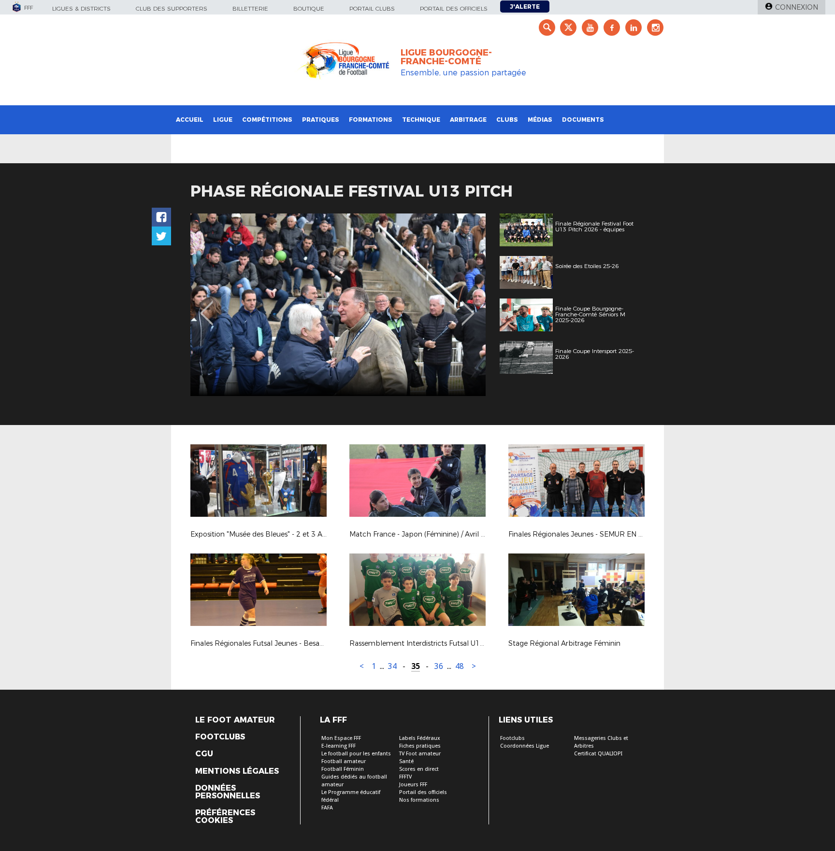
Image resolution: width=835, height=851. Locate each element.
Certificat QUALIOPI (598, 754)
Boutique (308, 8)
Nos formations (419, 800)
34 (392, 666)
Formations (370, 119)
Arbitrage (468, 119)
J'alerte (525, 6)
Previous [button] (206, 306)
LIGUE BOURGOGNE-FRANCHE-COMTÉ (446, 57)
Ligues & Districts (81, 8)
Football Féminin (342, 769)
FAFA (327, 808)
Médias (540, 119)
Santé (406, 761)
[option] (338, 304)
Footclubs (220, 737)
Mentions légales (237, 771)
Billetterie (250, 8)
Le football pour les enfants (356, 754)
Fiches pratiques (420, 746)
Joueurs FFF (413, 784)
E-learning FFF (338, 746)
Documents (583, 119)
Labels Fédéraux (419, 738)
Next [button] (468, 306)
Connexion (796, 7)
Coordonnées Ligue (524, 746)
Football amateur (343, 761)
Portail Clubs (372, 8)
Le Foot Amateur (235, 720)
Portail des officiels (454, 8)
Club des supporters (171, 8)
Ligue (222, 119)
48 (459, 666)
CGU (204, 754)
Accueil (189, 119)
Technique (421, 119)
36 (438, 666)
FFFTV (405, 777)
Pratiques (320, 119)
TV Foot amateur (420, 754)
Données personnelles (227, 792)
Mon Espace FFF (341, 738)
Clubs (507, 119)
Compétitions (267, 119)
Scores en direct (419, 769)
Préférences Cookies (225, 816)
